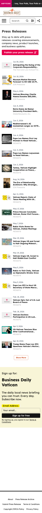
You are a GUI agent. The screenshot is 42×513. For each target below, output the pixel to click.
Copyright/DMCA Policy (14, 509)
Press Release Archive (24, 499)
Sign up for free (21, 415)
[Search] (27, 20)
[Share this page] (38, 20)
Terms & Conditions (31, 504)
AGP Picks (5, 4)
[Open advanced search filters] (32, 20)
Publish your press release (18, 52)
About (10, 499)
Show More (21, 357)
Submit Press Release (11, 504)
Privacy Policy (32, 509)
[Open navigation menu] (4, 20)
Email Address (10, 405)
